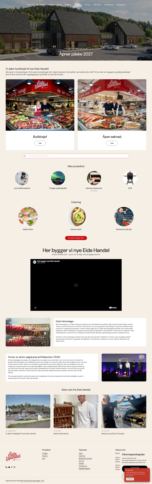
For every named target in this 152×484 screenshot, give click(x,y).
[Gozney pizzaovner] (94, 178)
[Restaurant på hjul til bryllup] (124, 411)
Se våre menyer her (76, 238)
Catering (82, 456)
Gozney (45, 456)
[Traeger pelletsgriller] (58, 178)
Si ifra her (130, 479)
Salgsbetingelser (84, 468)
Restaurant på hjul (55, 5)
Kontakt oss (121, 5)
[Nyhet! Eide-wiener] (76, 411)
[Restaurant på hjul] (124, 216)
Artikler (67, 5)
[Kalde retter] (28, 216)
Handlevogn (108, 5)
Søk (40, 143)
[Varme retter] (76, 216)
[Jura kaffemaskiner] (22, 178)
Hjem (81, 453)
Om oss (87, 5)
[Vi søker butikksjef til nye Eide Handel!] (28, 411)
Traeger (45, 453)
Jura (43, 458)
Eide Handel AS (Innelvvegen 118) (32, 481)
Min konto (97, 5)
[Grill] (130, 178)
